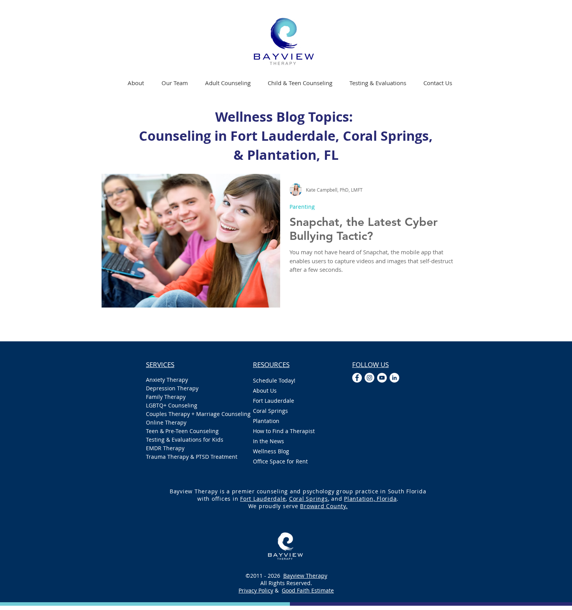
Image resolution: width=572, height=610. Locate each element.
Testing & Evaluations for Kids (184, 439)
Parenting (302, 206)
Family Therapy (166, 396)
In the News (268, 441)
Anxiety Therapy (167, 379)
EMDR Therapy (165, 448)
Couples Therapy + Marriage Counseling (191, 414)
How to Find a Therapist (284, 431)
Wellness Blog (271, 451)
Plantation (266, 421)
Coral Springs (270, 410)
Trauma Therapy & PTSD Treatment (191, 456)
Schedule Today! (274, 380)
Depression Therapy (172, 388)
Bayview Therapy (305, 575)
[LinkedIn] (394, 378)
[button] (228, 83)
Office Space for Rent (280, 461)
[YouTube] (382, 378)
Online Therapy (166, 422)
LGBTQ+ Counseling (171, 405)
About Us (265, 390)
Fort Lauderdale (273, 400)
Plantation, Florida (370, 498)
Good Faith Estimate (308, 590)
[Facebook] (357, 378)
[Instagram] (369, 378)
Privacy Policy (256, 590)
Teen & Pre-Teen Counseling (182, 431)
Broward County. (323, 506)
